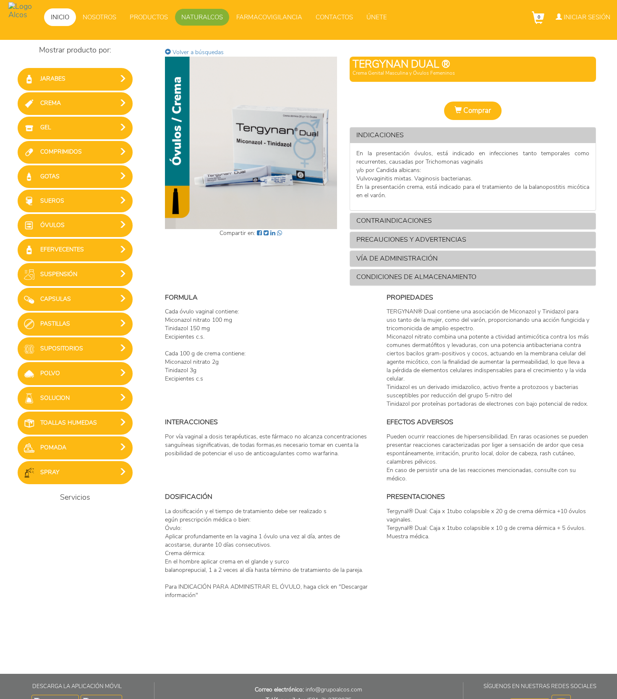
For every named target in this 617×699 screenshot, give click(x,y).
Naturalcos (202, 17)
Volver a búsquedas (197, 52)
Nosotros (99, 17)
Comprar (476, 110)
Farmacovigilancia (269, 17)
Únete (376, 17)
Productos (149, 17)
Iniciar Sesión (586, 17)
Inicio (60, 17)
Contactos (334, 17)
